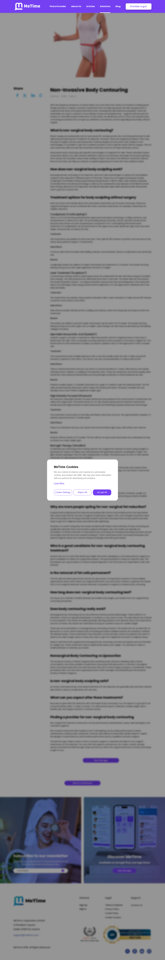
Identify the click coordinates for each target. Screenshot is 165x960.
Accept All (102, 492)
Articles (90, 6)
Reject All (82, 492)
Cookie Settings (63, 492)
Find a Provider (58, 6)
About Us (76, 6)
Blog (118, 6)
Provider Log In (138, 6)
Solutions (105, 6)
